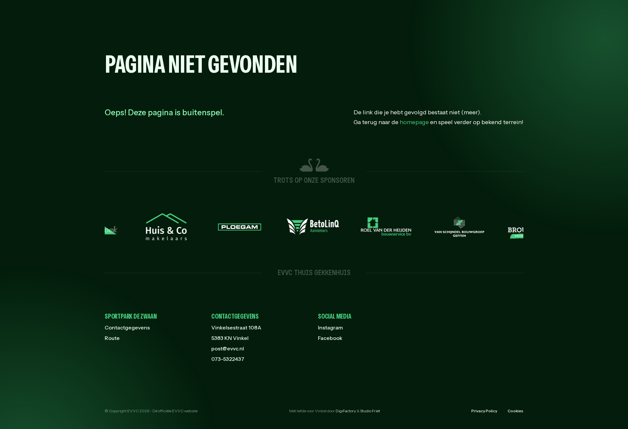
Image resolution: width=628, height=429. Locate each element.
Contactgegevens (127, 327)
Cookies (515, 410)
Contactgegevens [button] (235, 316)
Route (112, 338)
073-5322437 (227, 359)
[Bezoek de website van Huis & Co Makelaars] (156, 227)
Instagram (330, 327)
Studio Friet (370, 410)
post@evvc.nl (227, 348)
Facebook (330, 338)
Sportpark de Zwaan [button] (131, 316)
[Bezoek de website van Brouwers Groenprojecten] (522, 226)
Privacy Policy (484, 410)
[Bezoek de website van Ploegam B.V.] (229, 226)
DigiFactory (346, 410)
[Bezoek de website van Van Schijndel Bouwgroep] (449, 226)
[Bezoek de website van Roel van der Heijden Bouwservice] (376, 226)
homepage (414, 122)
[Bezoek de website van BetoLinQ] (302, 226)
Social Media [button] (334, 316)
